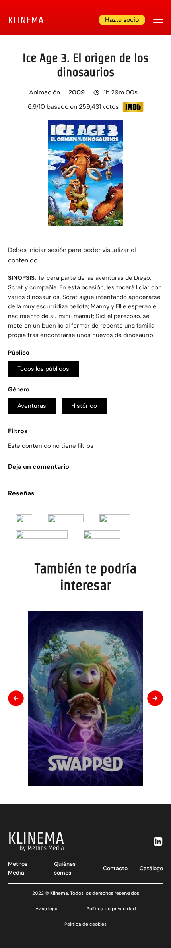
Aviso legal (47, 909)
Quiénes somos (65, 868)
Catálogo (151, 868)
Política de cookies (85, 924)
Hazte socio (122, 19)
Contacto (115, 868)
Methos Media (17, 868)
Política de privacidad (111, 909)
